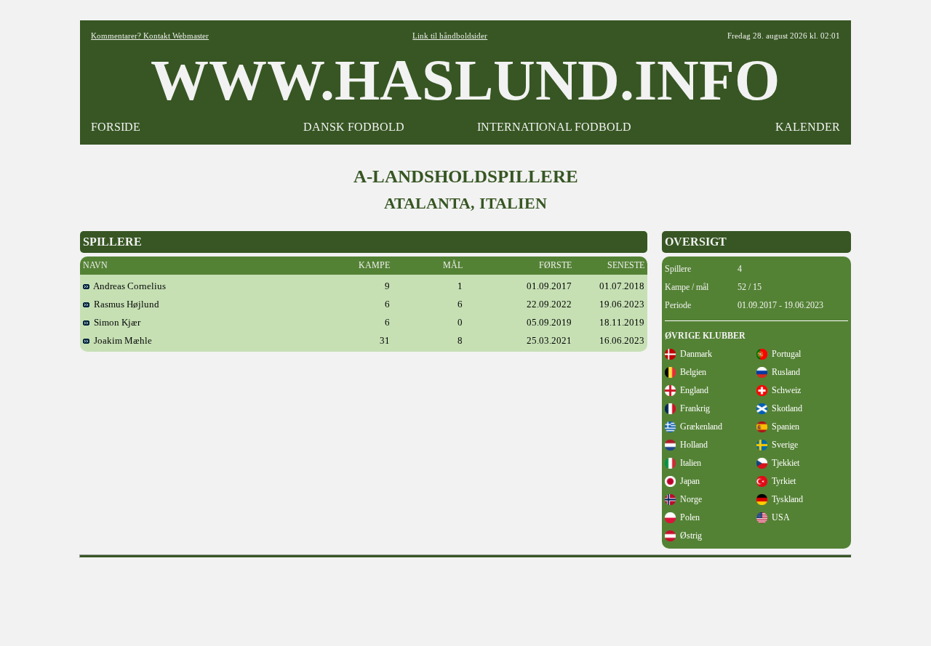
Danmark (694, 354)
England (692, 390)
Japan (688, 481)
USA (778, 517)
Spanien (783, 426)
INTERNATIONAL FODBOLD (554, 127)
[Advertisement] (465, 596)
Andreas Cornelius (127, 285)
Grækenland (699, 426)
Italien (688, 463)
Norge (689, 499)
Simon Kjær (114, 322)
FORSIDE (115, 127)
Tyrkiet (781, 481)
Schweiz (784, 390)
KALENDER (807, 127)
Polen (688, 517)
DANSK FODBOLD (353, 127)
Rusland (783, 372)
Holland (692, 445)
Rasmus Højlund (124, 304)
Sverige (782, 445)
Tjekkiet (783, 463)
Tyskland (785, 499)
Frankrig (693, 408)
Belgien (691, 372)
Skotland (784, 408)
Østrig (689, 535)
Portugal (784, 354)
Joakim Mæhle (120, 340)
